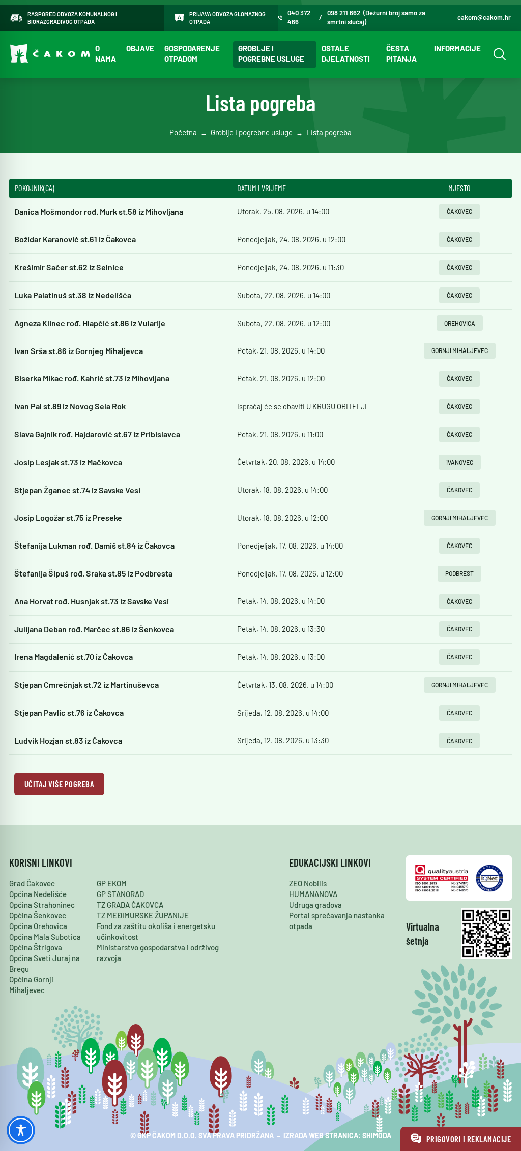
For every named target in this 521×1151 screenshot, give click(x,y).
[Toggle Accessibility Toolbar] (21, 1130)
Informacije (457, 48)
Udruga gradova (315, 904)
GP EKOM (112, 883)
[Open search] (498, 54)
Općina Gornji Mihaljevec (31, 985)
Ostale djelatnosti (346, 53)
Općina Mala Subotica (45, 936)
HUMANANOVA (313, 894)
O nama (105, 53)
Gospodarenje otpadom (192, 53)
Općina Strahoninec (42, 904)
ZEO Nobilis (308, 883)
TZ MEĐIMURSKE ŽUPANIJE (143, 915)
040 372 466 (298, 17)
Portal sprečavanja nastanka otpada (337, 921)
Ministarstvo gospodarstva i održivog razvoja (158, 953)
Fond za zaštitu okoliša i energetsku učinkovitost (156, 931)
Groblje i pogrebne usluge (271, 53)
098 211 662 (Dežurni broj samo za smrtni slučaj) (376, 17)
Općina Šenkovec (37, 915)
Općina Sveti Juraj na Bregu (44, 963)
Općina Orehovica (38, 926)
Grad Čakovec (32, 883)
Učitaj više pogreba (59, 784)
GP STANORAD (120, 894)
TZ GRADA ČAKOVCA (130, 904)
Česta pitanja (401, 53)
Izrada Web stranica (320, 1135)
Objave (140, 48)
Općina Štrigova (35, 947)
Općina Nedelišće (38, 894)
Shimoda (376, 1135)
